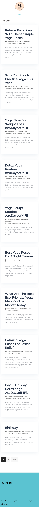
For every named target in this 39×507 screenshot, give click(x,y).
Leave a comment (26, 260)
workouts (25, 223)
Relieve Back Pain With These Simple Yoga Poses (19, 34)
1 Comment (25, 41)
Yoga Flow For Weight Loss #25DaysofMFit (16, 124)
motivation (23, 433)
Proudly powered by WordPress (12, 501)
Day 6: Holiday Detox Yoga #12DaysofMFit (16, 388)
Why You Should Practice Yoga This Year (19, 79)
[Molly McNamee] (19, 6)
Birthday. (11, 428)
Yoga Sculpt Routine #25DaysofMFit (16, 211)
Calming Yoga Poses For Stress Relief (17, 343)
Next (14, 459)
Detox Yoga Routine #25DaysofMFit (16, 169)
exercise (15, 43)
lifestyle (22, 43)
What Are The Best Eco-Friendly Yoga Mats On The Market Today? (19, 299)
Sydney (31, 501)
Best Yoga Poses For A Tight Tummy (19, 254)
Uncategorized (25, 133)
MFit (20, 223)
